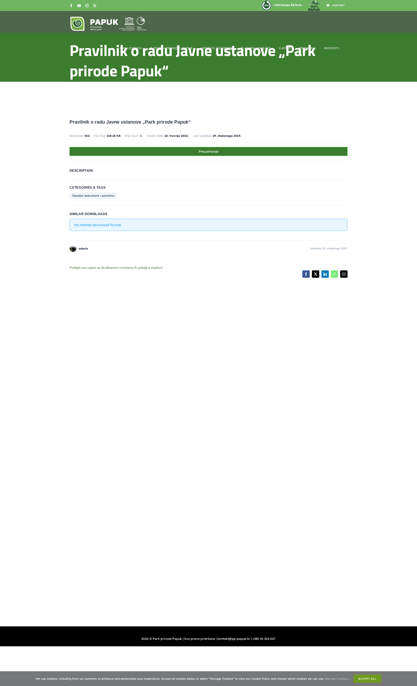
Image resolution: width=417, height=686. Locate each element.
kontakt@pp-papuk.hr (240, 374)
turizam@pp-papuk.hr (338, 413)
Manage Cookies (336, 678)
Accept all (367, 679)
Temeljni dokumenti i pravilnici (93, 195)
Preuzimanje (208, 151)
